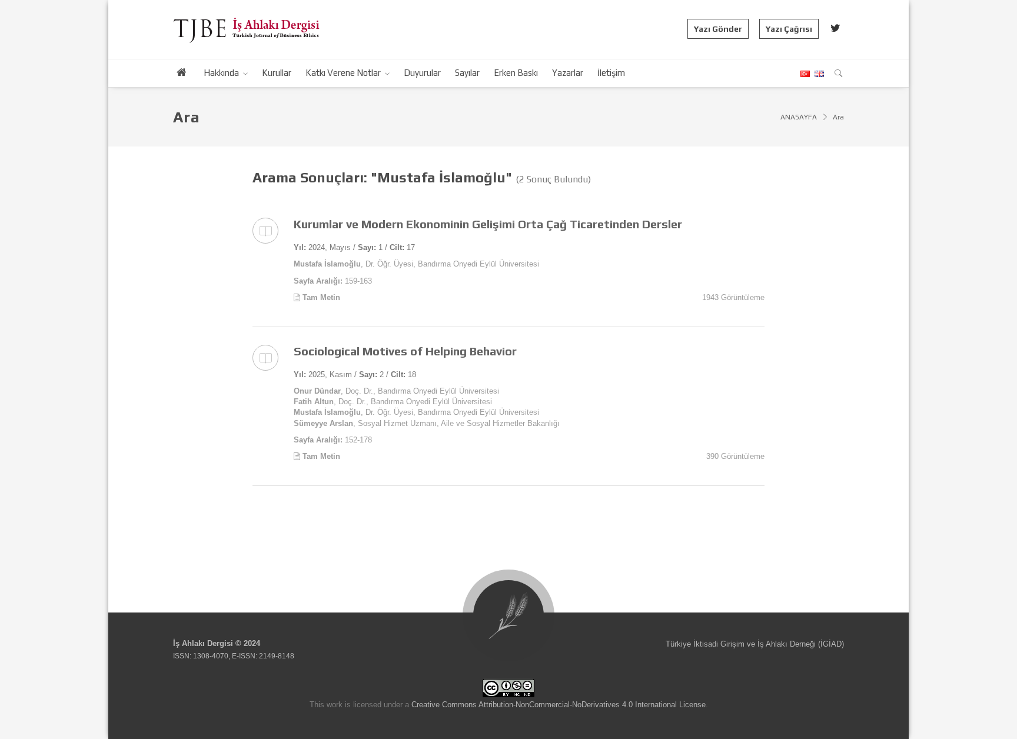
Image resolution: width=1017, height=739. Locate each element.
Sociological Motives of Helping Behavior (405, 351)
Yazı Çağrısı (789, 29)
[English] (818, 74)
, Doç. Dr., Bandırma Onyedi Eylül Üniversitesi (396, 391)
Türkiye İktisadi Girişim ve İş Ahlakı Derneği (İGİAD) (755, 644)
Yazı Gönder (718, 29)
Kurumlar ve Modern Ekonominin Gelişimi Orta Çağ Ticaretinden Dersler (488, 224)
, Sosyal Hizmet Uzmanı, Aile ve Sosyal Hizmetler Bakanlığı (427, 423)
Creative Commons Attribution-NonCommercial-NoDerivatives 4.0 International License (558, 704)
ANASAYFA (798, 117)
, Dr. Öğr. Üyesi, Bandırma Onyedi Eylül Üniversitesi (416, 263)
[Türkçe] (804, 74)
